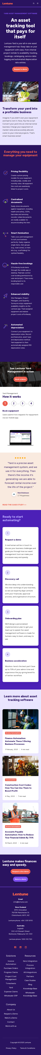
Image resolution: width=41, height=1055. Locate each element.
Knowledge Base (30, 988)
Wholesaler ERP (11, 996)
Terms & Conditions (27, 1048)
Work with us (10, 1026)
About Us (11, 1010)
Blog (30, 984)
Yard (11, 987)
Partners (30, 976)
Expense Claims (11, 991)
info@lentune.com (20, 902)
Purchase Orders (11, 968)
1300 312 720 (26, 939)
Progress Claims (11, 972)
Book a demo (20, 379)
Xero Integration (30, 961)
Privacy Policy (11, 1048)
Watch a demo (20, 879)
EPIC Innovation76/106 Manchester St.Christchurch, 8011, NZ (20, 912)
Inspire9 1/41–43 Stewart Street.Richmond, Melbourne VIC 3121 (20, 931)
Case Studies (30, 980)
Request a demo (20, 69)
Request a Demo (11, 1014)
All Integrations (30, 972)
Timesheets (11, 983)
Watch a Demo (11, 1018)
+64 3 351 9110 (27, 920)
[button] (33, 3)
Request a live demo (20, 871)
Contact (11, 1022)
